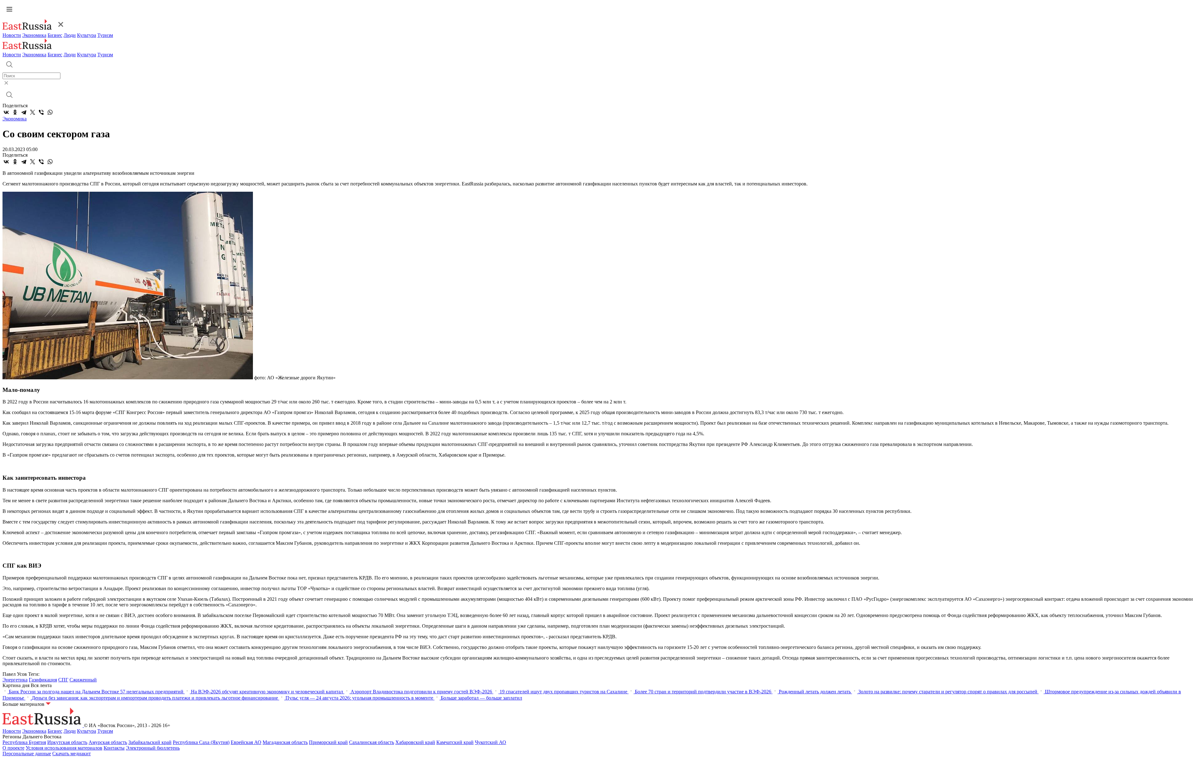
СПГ (63, 679)
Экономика (34, 35)
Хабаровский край (415, 742)
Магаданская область (285, 742)
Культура (86, 35)
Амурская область (108, 742)
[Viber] (41, 112)
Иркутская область (67, 742)
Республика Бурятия (24, 742)
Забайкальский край (150, 742)
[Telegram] (24, 112)
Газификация (43, 679)
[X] (32, 112)
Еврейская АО (246, 742)
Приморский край (328, 742)
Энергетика (15, 679)
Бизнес (55, 35)
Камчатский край (455, 742)
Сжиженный (83, 679)
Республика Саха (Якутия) (201, 742)
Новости (12, 35)
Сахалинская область (371, 742)
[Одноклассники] (15, 112)
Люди (70, 35)
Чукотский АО (490, 742)
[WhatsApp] (50, 112)
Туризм (105, 35)
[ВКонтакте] (6, 112)
